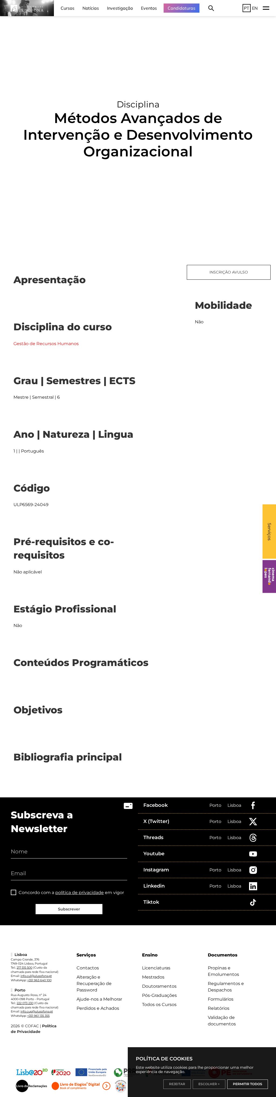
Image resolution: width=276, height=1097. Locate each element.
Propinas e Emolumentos (223, 971)
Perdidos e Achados (98, 1008)
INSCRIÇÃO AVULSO (228, 272)
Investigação (120, 8)
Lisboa (234, 805)
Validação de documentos (222, 1020)
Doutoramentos (159, 986)
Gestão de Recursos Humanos (46, 343)
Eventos (149, 8)
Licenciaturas (156, 967)
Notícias (90, 8)
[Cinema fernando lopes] (269, 576)
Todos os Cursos (159, 1004)
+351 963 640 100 (39, 980)
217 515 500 (24, 967)
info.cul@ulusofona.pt (36, 976)
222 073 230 (25, 1003)
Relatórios (218, 1008)
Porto (215, 805)
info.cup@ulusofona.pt (36, 1011)
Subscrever (69, 909)
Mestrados (153, 977)
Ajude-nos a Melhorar (99, 999)
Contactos (88, 967)
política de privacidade (79, 892)
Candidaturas (181, 8)
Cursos (67, 8)
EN (255, 8)
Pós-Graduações (159, 995)
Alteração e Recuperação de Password (94, 984)
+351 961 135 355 (38, 1016)
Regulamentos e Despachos (226, 987)
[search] (211, 8)
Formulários (220, 999)
